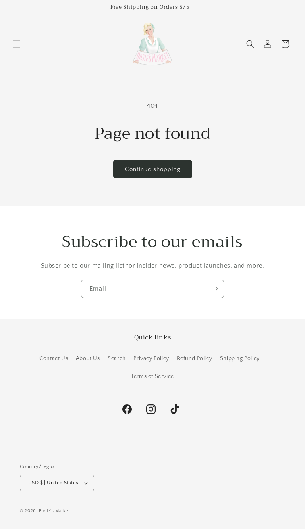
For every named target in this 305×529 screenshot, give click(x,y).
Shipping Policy (240, 358)
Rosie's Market (54, 510)
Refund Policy (194, 358)
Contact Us (53, 358)
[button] (16, 44)
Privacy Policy (151, 358)
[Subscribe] (215, 289)
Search (117, 358)
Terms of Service (152, 376)
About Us (88, 358)
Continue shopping (152, 169)
